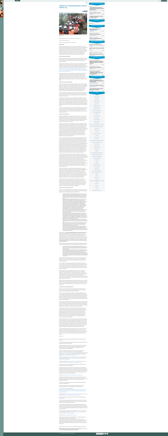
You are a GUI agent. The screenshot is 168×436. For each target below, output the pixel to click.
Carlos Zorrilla (68, 12)
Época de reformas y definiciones (95, 67)
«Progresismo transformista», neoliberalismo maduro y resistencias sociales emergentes (96, 72)
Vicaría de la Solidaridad (96, 170)
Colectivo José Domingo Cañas (96, 110)
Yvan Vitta (91, 64)
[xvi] (80, 251)
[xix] (63, 284)
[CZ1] (72, 143)
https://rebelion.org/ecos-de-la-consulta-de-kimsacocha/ (67, 352)
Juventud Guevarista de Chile (93, 39)
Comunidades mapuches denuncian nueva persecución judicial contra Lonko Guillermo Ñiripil (97, 8)
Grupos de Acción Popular (96, 147)
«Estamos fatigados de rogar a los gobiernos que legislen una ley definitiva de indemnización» (97, 80)
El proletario (96, 135)
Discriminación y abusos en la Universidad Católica (95, 29)
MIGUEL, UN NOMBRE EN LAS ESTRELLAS (96, 41)
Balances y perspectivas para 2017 (95, 38)
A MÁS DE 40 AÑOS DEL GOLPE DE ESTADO (96, 76)
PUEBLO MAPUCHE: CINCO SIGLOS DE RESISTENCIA (96, 3)
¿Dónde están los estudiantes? (95, 34)
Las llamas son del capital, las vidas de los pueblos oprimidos (96, 17)
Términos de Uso (77, 433)
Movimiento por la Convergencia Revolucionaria (96, 140)
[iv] (79, 76)
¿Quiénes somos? (99, 433)
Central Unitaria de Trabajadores (96, 156)
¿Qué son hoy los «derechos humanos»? (96, 85)
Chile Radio (96, 173)
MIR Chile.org (97, 149)
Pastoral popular (97, 128)
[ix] (85, 129)
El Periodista (97, 183)
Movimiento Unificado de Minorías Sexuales (97, 126)
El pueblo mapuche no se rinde (95, 12)
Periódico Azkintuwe (97, 96)
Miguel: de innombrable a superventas (96, 54)
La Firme (97, 175)
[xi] (82, 144)
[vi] (62, 102)
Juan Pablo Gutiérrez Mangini (93, 86)
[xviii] (83, 281)
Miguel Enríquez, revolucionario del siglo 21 (97, 49)
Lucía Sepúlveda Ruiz (92, 55)
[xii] (59, 385)
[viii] (59, 367)
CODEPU (97, 161)
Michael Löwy (91, 50)
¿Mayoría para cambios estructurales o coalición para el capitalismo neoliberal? (96, 62)
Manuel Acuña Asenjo (92, 68)
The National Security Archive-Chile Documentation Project (97, 181)
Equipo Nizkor (97, 163)
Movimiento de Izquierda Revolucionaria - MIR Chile (97, 124)
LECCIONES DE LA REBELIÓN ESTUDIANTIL (96, 25)
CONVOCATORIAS (97, 20)
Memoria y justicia (96, 166)
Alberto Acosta (62, 12)
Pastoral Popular (96, 145)
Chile (77, 12)
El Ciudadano (97, 98)
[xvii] (82, 253)
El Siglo (97, 188)
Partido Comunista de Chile (97, 133)
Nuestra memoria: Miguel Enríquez (96, 44)
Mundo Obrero (97, 103)
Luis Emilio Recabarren (97, 119)
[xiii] (72, 159)
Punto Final (96, 185)
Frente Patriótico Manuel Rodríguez (97, 154)
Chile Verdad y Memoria (96, 105)
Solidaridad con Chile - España (97, 190)
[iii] (59, 345)
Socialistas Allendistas (97, 107)
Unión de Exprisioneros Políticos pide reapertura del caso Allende (96, 89)
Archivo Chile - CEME (97, 102)
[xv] (68, 213)
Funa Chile (96, 131)
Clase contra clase (96, 121)
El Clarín (97, 114)
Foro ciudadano (97, 138)
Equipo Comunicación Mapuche (93, 10)
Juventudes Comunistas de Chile (96, 142)
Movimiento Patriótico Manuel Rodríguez (96, 152)
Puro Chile (96, 186)
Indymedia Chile (97, 177)
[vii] (65, 104)
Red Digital (96, 95)
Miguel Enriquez (97, 159)
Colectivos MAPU (96, 100)
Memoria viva (97, 168)
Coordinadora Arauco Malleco (93, 18)
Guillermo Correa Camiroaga (93, 35)
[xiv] (84, 209)
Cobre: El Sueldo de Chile (96, 112)
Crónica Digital (97, 117)
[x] (78, 131)
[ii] (59, 342)
